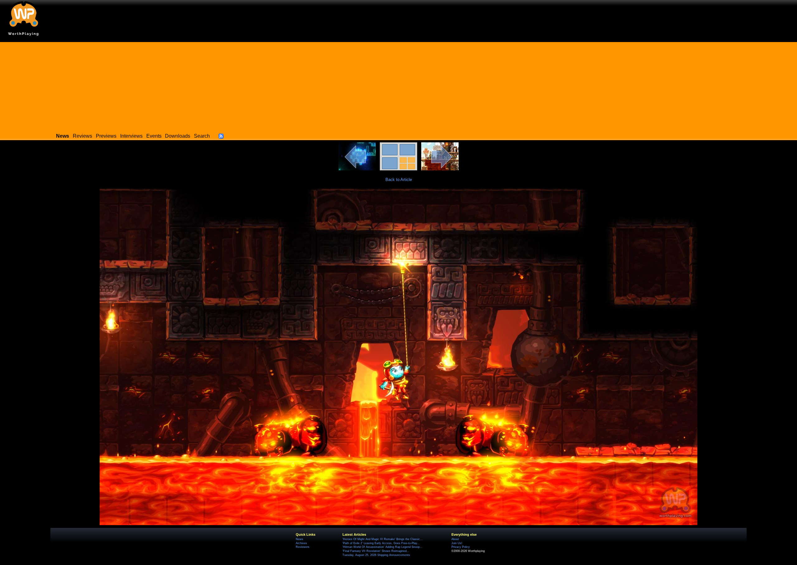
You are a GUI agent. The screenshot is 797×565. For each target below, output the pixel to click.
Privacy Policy (460, 546)
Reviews (82, 136)
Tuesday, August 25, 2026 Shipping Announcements (376, 555)
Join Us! (456, 543)
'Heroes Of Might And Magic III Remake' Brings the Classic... (382, 539)
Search (202, 136)
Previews (106, 136)
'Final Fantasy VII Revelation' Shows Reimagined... (375, 551)
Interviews (131, 136)
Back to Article (398, 179)
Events (154, 136)
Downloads (177, 136)
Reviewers (302, 546)
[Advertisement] (398, 85)
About (455, 539)
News (299, 539)
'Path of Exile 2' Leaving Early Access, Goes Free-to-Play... (381, 543)
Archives (301, 543)
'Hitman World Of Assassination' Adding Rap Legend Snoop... (382, 546)
